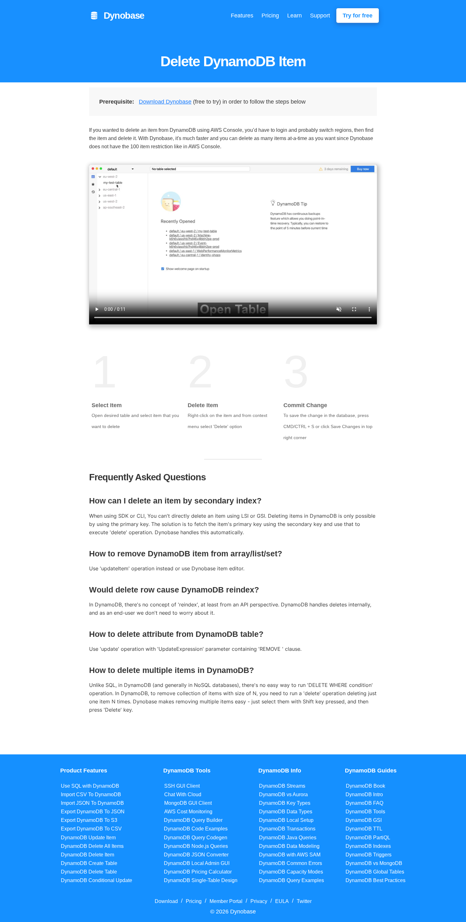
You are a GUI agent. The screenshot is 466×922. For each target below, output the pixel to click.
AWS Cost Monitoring (188, 811)
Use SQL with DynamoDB (90, 786)
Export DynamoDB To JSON (93, 811)
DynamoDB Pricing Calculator (198, 871)
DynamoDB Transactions (287, 828)
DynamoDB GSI (364, 820)
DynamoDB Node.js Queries (196, 846)
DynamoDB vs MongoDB (374, 863)
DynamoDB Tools (365, 811)
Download (166, 901)
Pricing (270, 15)
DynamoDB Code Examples (196, 828)
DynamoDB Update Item (88, 837)
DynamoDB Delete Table (89, 871)
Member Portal (226, 901)
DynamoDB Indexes (368, 846)
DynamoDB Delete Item (87, 854)
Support (320, 15)
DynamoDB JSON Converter (196, 854)
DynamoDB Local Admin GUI (197, 863)
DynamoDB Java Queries (287, 837)
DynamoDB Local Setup (286, 820)
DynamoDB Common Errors (290, 863)
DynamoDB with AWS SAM (289, 854)
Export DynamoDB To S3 (89, 820)
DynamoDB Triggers (369, 854)
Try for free (357, 15)
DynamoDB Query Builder (193, 820)
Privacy (258, 901)
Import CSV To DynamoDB (91, 794)
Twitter (304, 901)
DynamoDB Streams (282, 786)
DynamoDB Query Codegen (195, 837)
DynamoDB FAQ (364, 803)
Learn (294, 15)
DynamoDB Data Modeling (289, 846)
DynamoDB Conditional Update (96, 880)
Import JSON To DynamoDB (92, 803)
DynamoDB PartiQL (368, 837)
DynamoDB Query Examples (291, 880)
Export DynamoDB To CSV (91, 828)
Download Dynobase (165, 102)
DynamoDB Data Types (285, 811)
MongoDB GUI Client (188, 803)
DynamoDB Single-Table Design (200, 880)
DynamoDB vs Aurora (283, 794)
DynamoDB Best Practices (375, 880)
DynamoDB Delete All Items (92, 846)
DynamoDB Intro (364, 794)
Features (242, 15)
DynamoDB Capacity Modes (291, 871)
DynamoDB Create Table (89, 863)
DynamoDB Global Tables (375, 871)
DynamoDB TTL (364, 828)
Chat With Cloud (182, 794)
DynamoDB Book (365, 786)
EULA (282, 901)
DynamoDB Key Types (284, 803)
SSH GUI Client (182, 786)
